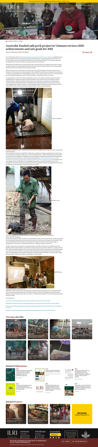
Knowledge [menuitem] (81, 8)
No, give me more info (79, 441)
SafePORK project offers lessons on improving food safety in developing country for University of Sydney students (32, 303)
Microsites (89, 5)
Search (80, 5)
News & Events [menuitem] (70, 8)
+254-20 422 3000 (25, 436)
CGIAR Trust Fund (71, 437)
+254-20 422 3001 (25, 437)
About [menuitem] (38, 8)
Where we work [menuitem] (57, 8)
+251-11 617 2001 (40, 437)
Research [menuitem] (46, 8)
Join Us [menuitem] (90, 8)
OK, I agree (66, 441)
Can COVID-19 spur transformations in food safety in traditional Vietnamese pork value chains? (28, 300)
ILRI (48, 60)
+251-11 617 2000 (40, 436)
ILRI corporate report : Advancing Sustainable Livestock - (49, 1)
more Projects (82, 414)
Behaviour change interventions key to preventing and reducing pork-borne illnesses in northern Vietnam (30, 310)
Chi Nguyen (25, 52)
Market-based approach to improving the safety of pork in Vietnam (36, 57)
